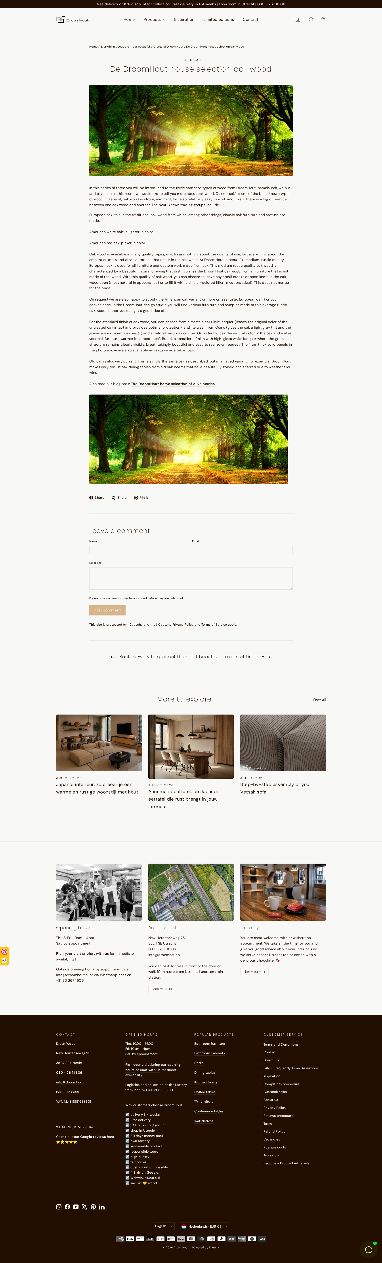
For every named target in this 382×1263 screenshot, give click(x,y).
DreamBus (271, 1060)
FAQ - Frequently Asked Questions (291, 1068)
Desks (199, 1063)
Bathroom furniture (209, 1043)
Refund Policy (275, 1131)
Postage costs (275, 1147)
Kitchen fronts (205, 1082)
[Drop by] (283, 892)
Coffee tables (205, 1092)
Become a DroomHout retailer (287, 1163)
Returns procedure (278, 1116)
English (160, 1226)
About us (271, 1100)
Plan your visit (254, 972)
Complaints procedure (281, 1084)
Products (153, 19)
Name (93, 541)
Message (95, 563)
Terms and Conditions (281, 1044)
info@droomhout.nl (71, 1082)
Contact (250, 19)
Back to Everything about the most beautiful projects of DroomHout (195, 657)
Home (129, 19)
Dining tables (204, 1072)
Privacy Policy (183, 625)
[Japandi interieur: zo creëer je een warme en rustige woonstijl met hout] (99, 743)
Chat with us (161, 989)
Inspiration (184, 19)
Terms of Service (214, 625)
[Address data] (191, 892)
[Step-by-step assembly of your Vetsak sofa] (283, 743)
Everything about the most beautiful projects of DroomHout (141, 46)
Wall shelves (203, 1121)
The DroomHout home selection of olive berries (173, 383)
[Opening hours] (99, 892)
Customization (275, 1092)
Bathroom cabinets (209, 1053)
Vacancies (272, 1139)
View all (319, 699)
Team (268, 1123)
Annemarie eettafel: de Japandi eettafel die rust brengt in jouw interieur (183, 798)
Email (196, 541)
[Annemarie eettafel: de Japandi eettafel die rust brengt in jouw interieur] (191, 747)
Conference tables (208, 1111)
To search (271, 1155)
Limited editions (218, 19)
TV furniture (203, 1101)
